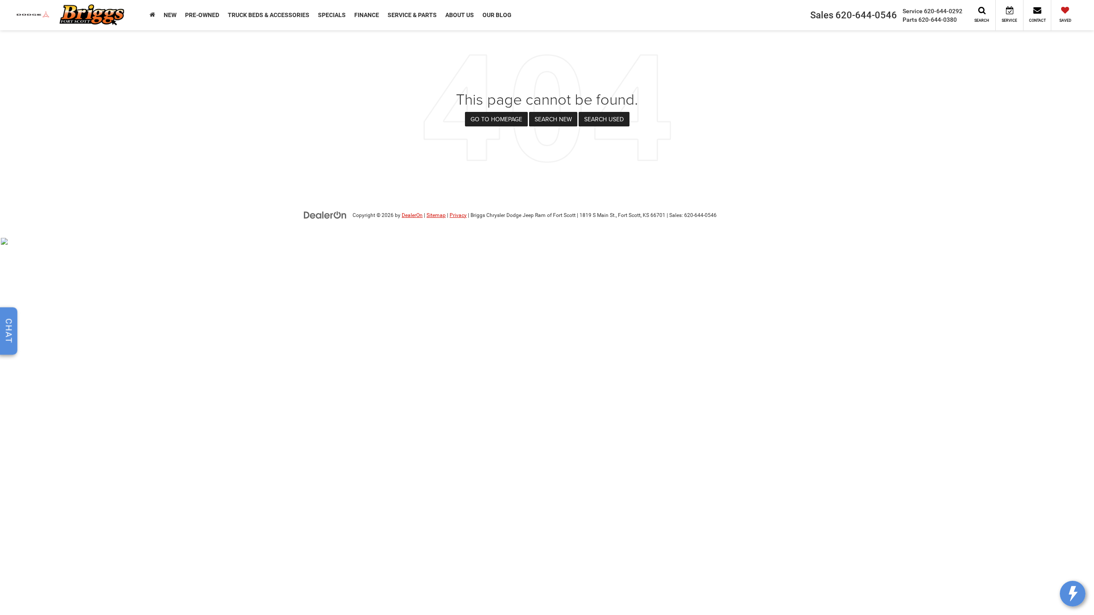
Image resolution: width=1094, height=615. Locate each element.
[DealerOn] (325, 214)
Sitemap (436, 215)
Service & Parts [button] (412, 15)
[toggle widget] (1072, 593)
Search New (553, 119)
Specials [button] (332, 15)
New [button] (170, 15)
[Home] (152, 15)
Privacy (458, 215)
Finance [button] (366, 15)
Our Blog (497, 15)
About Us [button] (459, 15)
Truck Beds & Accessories (268, 15)
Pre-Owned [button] (202, 15)
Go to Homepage (496, 119)
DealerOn (412, 215)
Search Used (604, 119)
